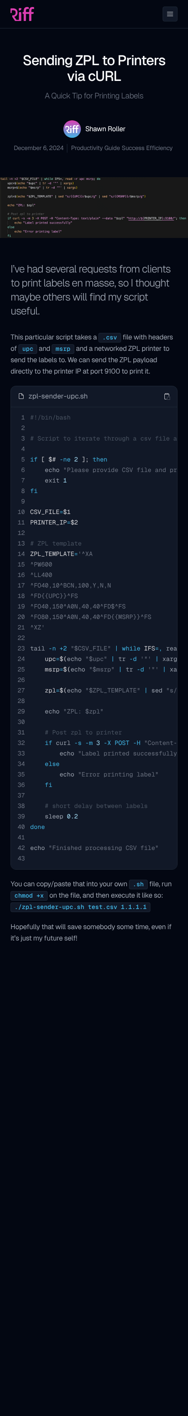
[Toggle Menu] (170, 14)
